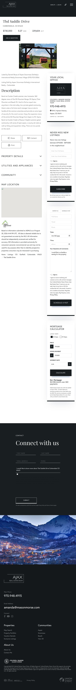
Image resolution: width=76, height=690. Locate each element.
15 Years (64, 337)
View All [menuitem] (41, 639)
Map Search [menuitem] (8, 630)
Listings (10, 254)
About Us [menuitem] (7, 650)
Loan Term (54, 334)
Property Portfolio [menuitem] (10, 633)
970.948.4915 (13, 596)
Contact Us (53, 116)
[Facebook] (4, 616)
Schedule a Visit (66, 211)
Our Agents (60, 116)
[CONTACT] (11, 38)
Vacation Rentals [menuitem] (9, 636)
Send (26, 500)
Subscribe (60, 189)
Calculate (60, 373)
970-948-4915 (58, 106)
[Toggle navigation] (71, 5)
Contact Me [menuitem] (8, 653)
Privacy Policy (54, 181)
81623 (40, 254)
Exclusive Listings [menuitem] (10, 639)
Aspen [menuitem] (40, 630)
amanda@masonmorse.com (22, 607)
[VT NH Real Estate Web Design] (66, 680)
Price (52, 343)
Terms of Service (64, 311)
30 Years (55, 337)
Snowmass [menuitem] (41, 633)
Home (3, 254)
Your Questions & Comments (59, 249)
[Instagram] (12, 616)
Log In (59, 5)
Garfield (22, 254)
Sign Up (52, 5)
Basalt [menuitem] (40, 636)
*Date (52, 232)
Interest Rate (55, 360)
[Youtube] (8, 616)
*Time (52, 240)
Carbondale (31, 254)
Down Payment (55, 351)
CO (16, 254)
